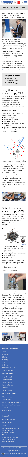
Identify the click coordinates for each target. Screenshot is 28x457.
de (22, 2)
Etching (4, 362)
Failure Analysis (7, 397)
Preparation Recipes (8, 368)
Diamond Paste (7, 382)
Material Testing (7, 410)
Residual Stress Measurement (11, 405)
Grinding (4, 357)
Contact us (5, 70)
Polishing (5, 360)
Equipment (5, 365)
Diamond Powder (7, 385)
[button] (3, 454)
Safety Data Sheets (8, 422)
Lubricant (5, 388)
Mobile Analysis (7, 413)
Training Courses (7, 370)
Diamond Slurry (7, 380)
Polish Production (7, 377)
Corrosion (5, 408)
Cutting (4, 352)
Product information (8, 419)
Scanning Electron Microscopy (11, 402)
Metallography (6, 399)
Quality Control (7, 390)
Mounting (5, 354)
